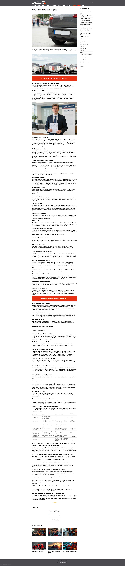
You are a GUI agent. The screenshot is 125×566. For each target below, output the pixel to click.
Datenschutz (64, 560)
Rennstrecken (66, 5)
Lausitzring (82, 52)
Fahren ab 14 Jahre (46, 5)
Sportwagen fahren (36, 5)
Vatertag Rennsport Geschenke (86, 27)
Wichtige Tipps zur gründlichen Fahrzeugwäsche (86, 16)
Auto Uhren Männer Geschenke (86, 22)
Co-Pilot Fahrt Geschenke (85, 20)
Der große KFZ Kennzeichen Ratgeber (85, 12)
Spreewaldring (82, 63)
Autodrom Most (83, 44)
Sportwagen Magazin (76, 5)
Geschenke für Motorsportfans (38, 551)
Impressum (60, 560)
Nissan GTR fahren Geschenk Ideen (85, 30)
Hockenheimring (83, 50)
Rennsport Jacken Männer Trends (54, 536)
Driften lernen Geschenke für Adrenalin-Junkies (85, 25)
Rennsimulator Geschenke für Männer (85, 34)
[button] (90, 2)
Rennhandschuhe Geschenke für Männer (69, 537)
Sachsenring (82, 59)
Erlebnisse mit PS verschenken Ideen (85, 37)
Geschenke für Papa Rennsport (38, 536)
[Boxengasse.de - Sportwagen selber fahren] (39, 2)
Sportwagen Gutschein (57, 5)
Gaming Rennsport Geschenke (85, 18)
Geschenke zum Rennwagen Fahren (70, 551)
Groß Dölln (82, 48)
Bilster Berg (82, 46)
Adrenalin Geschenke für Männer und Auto (54, 552)
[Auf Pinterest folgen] (92, 2)
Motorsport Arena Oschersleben (86, 54)
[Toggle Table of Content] (37, 507)
